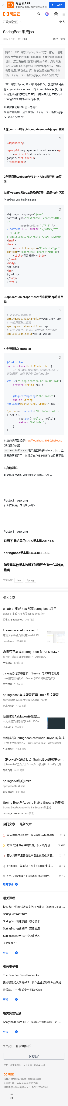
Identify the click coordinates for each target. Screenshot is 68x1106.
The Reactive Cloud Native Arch (22, 975)
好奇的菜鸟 (8, 791)
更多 (5, 953)
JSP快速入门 (10, 943)
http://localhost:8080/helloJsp (43, 440)
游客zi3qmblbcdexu (13, 619)
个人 (62, 22)
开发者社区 (15, 1065)
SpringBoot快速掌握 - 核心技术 (21, 921)
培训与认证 (39, 1065)
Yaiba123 (8, 727)
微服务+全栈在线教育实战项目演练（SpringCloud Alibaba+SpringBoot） (34, 907)
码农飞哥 (7, 770)
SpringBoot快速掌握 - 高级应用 (21, 928)
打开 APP (57, 5)
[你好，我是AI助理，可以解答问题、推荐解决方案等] (47, 14)
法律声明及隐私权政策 (15, 1078)
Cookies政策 (34, 1078)
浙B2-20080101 (40, 1087)
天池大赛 (27, 1065)
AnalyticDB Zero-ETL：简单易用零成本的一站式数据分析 (34, 1022)
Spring (30, 580)
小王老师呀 (8, 748)
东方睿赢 (7, 684)
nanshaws (8, 641)
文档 (6, 1065)
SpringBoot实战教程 (15, 914)
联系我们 (34, 1056)
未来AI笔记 (8, 705)
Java (18, 580)
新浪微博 (21, 1046)
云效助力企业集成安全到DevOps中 (23, 989)
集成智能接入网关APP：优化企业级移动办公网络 (32, 982)
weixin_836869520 (13, 813)
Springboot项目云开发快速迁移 (21, 935)
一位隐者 (7, 662)
